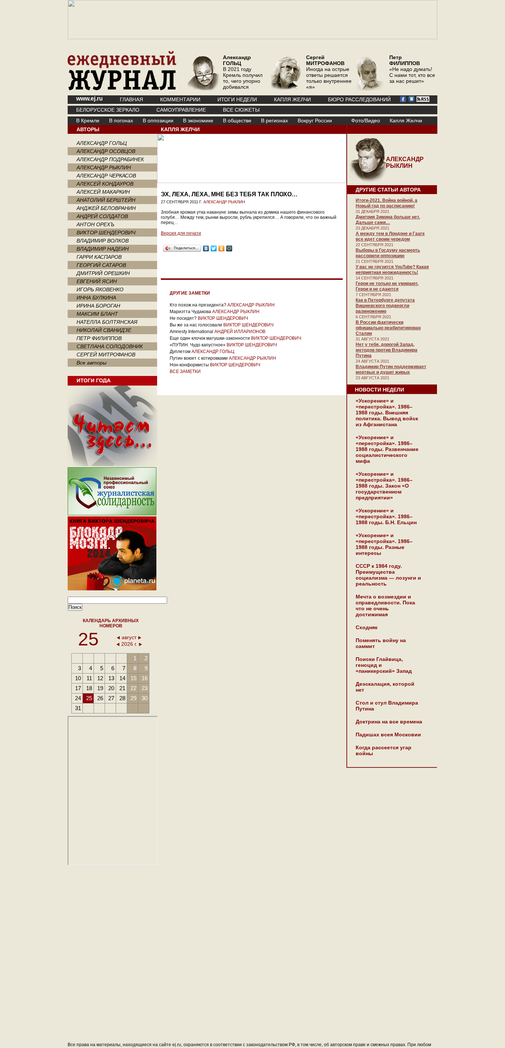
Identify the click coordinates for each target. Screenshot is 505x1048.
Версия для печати (181, 233)
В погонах (121, 120)
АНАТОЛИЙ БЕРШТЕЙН (106, 200)
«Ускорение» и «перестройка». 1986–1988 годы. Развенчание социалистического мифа (387, 449)
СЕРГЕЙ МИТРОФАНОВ (106, 354)
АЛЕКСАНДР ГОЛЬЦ (102, 143)
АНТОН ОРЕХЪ (95, 224)
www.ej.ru (89, 98)
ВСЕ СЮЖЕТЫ (241, 110)
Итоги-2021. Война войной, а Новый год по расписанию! (386, 203)
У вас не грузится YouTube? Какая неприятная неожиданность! (392, 269)
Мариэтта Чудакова (190, 311)
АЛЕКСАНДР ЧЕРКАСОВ (106, 176)
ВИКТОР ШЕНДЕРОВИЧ (106, 232)
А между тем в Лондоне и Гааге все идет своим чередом (390, 236)
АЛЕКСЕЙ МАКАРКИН (103, 192)
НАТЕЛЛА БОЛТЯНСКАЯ (107, 322)
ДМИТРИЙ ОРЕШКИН (103, 273)
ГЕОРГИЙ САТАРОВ (101, 265)
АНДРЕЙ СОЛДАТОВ (102, 216)
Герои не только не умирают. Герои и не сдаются (387, 286)
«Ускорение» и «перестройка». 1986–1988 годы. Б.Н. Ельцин (386, 516)
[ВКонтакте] (206, 248)
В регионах (274, 120)
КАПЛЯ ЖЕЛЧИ (292, 99)
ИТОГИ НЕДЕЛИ (237, 99)
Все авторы (91, 363)
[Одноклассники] (222, 248)
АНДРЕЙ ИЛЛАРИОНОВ (239, 331)
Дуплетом (180, 351)
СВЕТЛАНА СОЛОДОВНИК (110, 346)
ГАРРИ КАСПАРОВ (99, 257)
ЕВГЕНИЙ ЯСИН (97, 281)
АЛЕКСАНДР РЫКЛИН (104, 167)
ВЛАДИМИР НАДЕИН (103, 249)
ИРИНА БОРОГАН (98, 306)
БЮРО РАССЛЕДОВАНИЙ (359, 99)
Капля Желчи (406, 120)
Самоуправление (181, 110)
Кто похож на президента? (198, 305)
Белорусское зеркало (107, 110)
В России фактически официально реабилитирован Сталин (388, 328)
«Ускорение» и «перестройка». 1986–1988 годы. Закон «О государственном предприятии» (384, 486)
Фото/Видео (365, 120)
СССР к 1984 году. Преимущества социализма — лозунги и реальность (388, 575)
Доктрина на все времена (389, 722)
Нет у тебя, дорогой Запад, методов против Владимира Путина (386, 350)
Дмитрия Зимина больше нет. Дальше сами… (388, 219)
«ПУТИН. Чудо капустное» (198, 344)
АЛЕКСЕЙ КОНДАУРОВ (105, 184)
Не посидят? (183, 318)
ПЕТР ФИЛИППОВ (99, 338)
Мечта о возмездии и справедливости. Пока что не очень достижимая (385, 605)
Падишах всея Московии (388, 734)
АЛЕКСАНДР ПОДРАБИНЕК (110, 159)
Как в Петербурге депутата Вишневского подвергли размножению (385, 306)
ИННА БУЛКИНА (96, 298)
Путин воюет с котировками (199, 358)
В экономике (198, 120)
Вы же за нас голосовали (196, 325)
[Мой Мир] (229, 248)
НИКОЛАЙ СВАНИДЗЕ (104, 330)
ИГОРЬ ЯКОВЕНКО (100, 289)
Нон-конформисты (189, 364)
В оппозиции (158, 120)
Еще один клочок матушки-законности (210, 338)
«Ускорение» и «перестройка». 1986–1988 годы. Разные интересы (384, 544)
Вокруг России (315, 120)
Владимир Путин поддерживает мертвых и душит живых (391, 369)
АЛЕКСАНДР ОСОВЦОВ (106, 151)
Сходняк (366, 627)
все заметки (185, 371)
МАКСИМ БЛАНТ (97, 314)
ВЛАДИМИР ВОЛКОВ (103, 241)
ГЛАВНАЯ (131, 99)
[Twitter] (214, 248)
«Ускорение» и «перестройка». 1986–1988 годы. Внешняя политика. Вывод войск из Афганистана (387, 412)
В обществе (237, 120)
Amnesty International (191, 331)
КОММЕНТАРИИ (180, 99)
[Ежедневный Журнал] (122, 88)
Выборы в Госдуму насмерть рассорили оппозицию (388, 253)
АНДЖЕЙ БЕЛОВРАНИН (106, 208)
